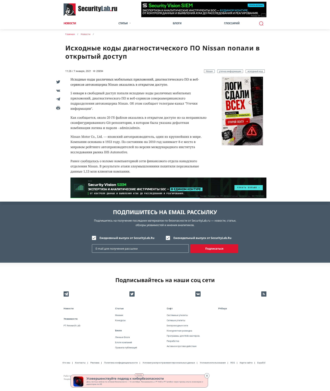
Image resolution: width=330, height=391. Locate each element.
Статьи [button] (123, 23)
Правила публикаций (126, 347)
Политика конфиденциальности (121, 362)
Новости (70, 23)
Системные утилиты (177, 315)
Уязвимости (71, 319)
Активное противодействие (181, 346)
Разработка (173, 341)
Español (261, 362)
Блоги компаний (123, 342)
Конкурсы (120, 320)
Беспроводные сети (177, 325)
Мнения (119, 315)
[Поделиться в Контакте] (57, 90)
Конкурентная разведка (179, 330)
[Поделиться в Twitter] (57, 81)
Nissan (209, 71)
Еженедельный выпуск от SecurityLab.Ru (202, 238)
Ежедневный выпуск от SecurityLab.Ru (127, 238)
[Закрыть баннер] (207, 375)
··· (263, 15)
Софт (170, 308)
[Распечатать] (57, 107)
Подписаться (214, 248)
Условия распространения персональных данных (168, 362)
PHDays (222, 308)
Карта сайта (246, 362)
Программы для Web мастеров (183, 336)
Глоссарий (232, 23)
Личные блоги (122, 337)
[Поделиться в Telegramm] (57, 99)
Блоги (177, 23)
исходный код (255, 71)
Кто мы (66, 362)
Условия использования (213, 362)
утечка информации (230, 71)
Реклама (139, 375)
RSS (232, 362)
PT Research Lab (72, 325)
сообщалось (89, 161)
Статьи (119, 308)
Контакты (80, 362)
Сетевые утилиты (176, 320)
